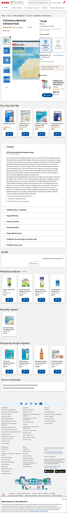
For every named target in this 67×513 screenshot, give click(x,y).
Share (30, 27)
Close (64, 499)
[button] (58, 55)
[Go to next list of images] (7, 87)
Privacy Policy (34, 511)
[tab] (7, 41)
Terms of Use (44, 511)
